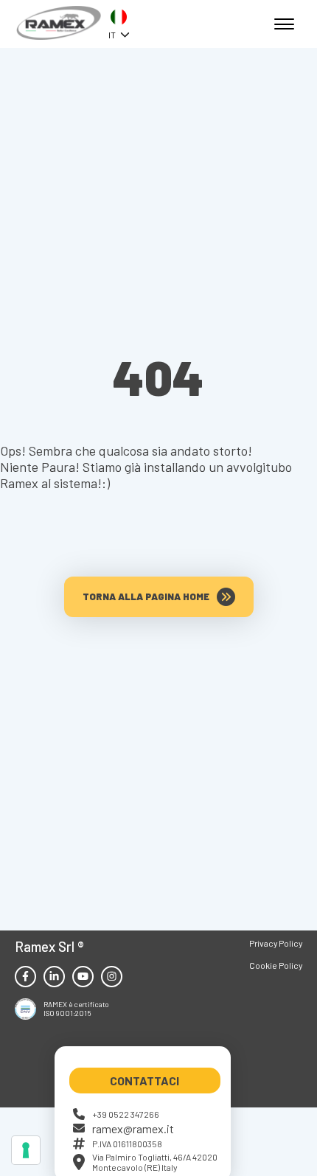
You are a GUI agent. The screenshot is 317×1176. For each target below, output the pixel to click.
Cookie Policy (275, 965)
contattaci (144, 1081)
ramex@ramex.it (133, 1128)
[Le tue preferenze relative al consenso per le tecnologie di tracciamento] (26, 1150)
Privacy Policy (275, 943)
